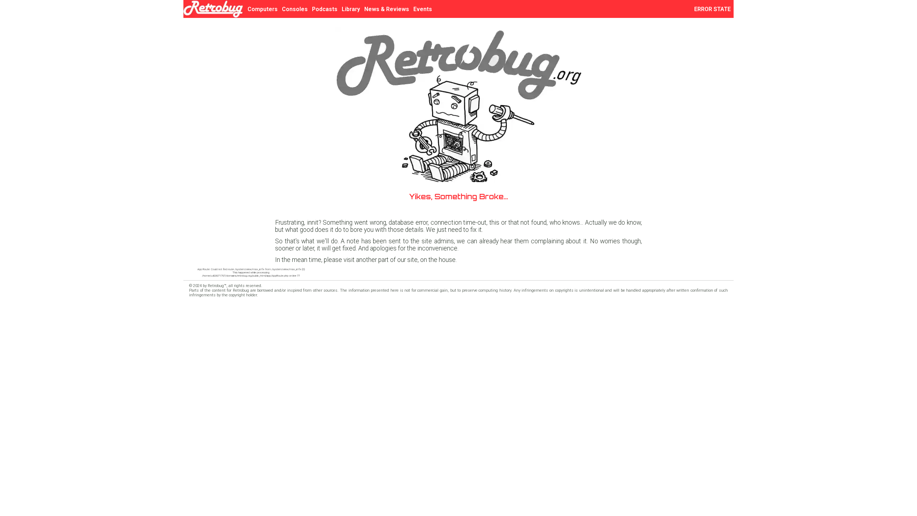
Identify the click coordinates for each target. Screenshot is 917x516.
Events (422, 9)
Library (351, 9)
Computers (263, 9)
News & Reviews (386, 9)
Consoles (295, 9)
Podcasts (324, 9)
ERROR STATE (714, 9)
